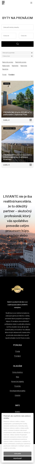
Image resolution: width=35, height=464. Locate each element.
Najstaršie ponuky (20, 62)
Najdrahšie (15, 65)
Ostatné (17, 395)
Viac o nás (17, 256)
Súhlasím (17, 453)
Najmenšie (24, 65)
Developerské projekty (17, 391)
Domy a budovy (17, 372)
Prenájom (11, 74)
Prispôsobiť (17, 458)
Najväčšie (5, 69)
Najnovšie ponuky (7, 62)
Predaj (4, 74)
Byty (17, 377)
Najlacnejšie (6, 65)
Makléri (17, 411)
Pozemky (17, 386)
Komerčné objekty (17, 381)
